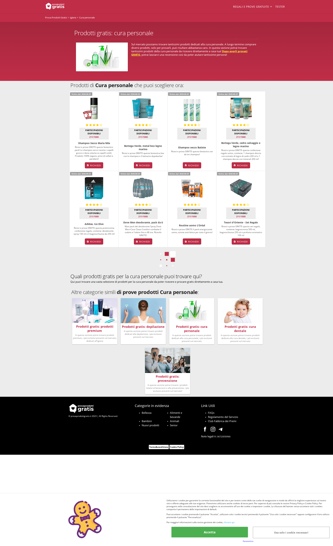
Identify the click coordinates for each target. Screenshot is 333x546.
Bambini (147, 421)
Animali (174, 421)
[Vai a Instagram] (213, 429)
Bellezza (146, 412)
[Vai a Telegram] (221, 429)
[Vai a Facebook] (205, 429)
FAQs (211, 412)
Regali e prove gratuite (251, 6)
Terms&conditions (158, 447)
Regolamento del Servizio (223, 417)
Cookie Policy (177, 447)
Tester (280, 6)
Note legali (207, 436)
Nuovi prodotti (150, 425)
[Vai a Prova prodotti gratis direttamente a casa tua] (69, 6)
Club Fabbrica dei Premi (222, 421)
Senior (174, 425)
